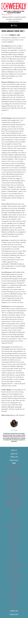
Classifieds (14, 544)
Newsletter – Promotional (15, 581)
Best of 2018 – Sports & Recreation (15, 488)
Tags (15, 520)
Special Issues (14, 593)
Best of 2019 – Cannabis (15, 497)
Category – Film (14, 532)
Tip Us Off (14, 602)
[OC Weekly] (6, 14)
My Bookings (14, 517)
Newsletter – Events (15, 570)
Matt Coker (4, 35)
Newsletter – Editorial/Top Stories (15, 567)
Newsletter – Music (15, 578)
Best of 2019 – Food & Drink (15, 500)
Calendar (14, 509)
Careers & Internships (14, 523)
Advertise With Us (14, 468)
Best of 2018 (14, 474)
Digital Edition (14, 550)
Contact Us (14, 454)
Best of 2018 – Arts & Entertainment (14, 476)
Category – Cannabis (14, 529)
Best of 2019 (14, 491)
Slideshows (14, 590)
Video (14, 605)
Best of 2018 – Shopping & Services (15, 485)
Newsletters (14, 561)
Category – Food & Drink (14, 535)
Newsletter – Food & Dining (15, 575)
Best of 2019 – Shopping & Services (15, 503)
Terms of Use (14, 457)
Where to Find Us (14, 608)
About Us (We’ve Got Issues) (14, 465)
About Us (14, 450)
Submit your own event (14, 596)
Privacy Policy (14, 460)
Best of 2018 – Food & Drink (15, 482)
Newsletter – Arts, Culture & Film (15, 564)
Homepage (14, 555)
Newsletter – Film (15, 572)
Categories (15, 511)
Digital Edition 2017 (15, 552)
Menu (15, 25)
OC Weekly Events (14, 585)
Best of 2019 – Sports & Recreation (15, 505)
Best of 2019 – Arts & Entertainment (14, 494)
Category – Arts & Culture (14, 526)
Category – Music (14, 538)
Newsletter (14, 558)
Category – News (14, 541)
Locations (15, 514)
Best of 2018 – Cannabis (15, 479)
